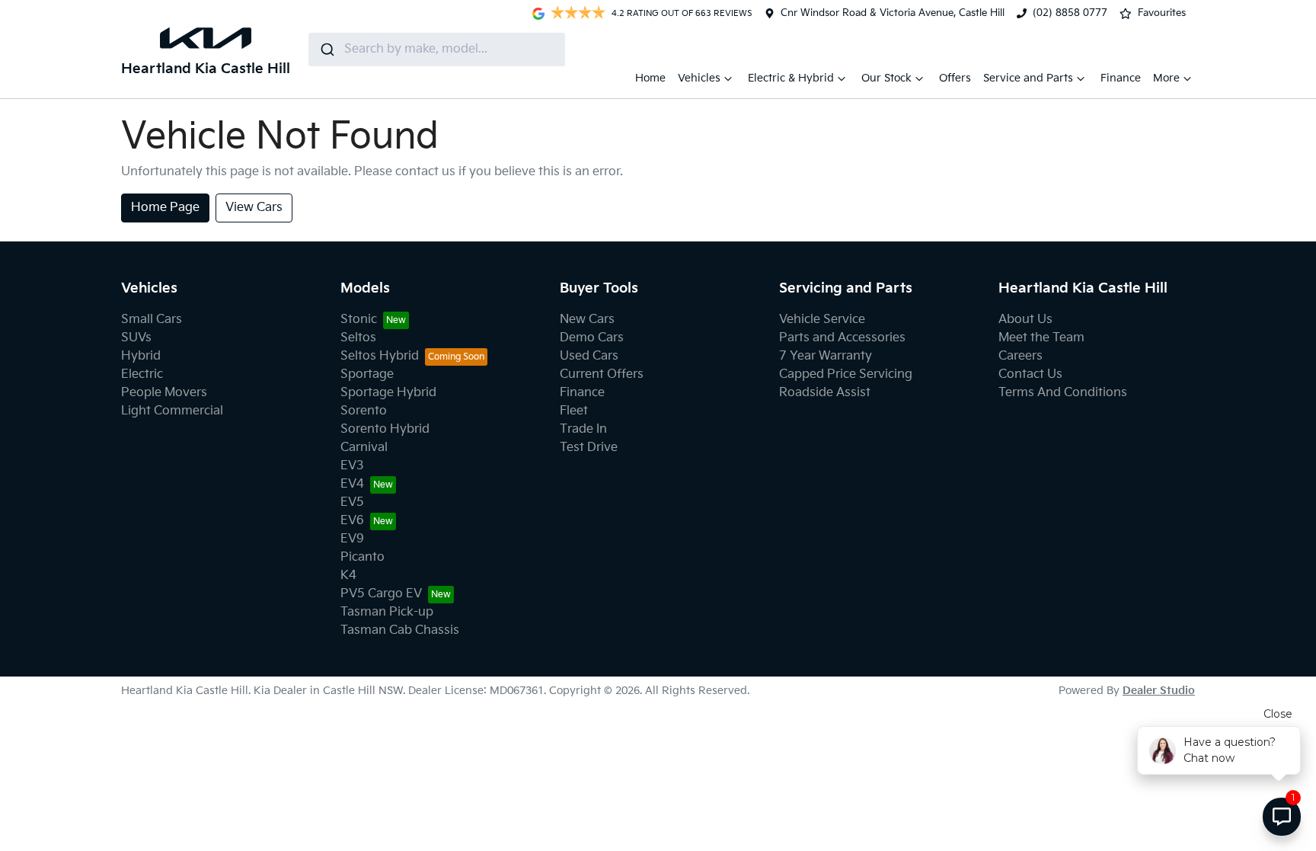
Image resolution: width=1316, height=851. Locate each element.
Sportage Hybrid (388, 393)
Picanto (362, 557)
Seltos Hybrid (379, 356)
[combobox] (436, 49)
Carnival (364, 447)
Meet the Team (1041, 338)
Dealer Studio (1159, 690)
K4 (348, 575)
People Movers (164, 393)
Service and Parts (1028, 78)
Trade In (583, 429)
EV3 (352, 466)
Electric (142, 374)
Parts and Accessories (842, 338)
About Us (1025, 319)
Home (650, 78)
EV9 (352, 539)
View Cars (254, 207)
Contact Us (1030, 374)
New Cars (587, 319)
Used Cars (589, 356)
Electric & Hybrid (791, 78)
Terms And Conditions (1062, 393)
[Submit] (326, 49)
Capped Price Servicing (845, 374)
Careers (1020, 356)
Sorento (363, 411)
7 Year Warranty (825, 356)
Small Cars (151, 319)
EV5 (352, 502)
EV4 (352, 484)
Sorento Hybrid (385, 429)
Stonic (358, 319)
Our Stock (886, 78)
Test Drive (589, 447)
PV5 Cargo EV (381, 594)
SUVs (136, 338)
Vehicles (699, 78)
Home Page (165, 207)
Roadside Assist (824, 393)
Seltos (358, 338)
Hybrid (141, 356)
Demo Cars (592, 338)
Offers (955, 78)
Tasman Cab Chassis (399, 630)
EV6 (352, 520)
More (1166, 78)
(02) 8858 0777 (1070, 13)
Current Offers (602, 374)
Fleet (574, 411)
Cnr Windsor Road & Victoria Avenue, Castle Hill (893, 13)
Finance (1120, 78)
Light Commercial (172, 411)
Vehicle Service (822, 319)
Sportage (367, 374)
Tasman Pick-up (386, 612)
